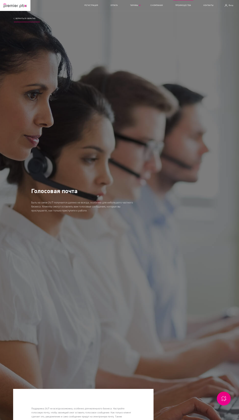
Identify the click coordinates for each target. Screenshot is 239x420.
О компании (156, 5)
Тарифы (134, 5)
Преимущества (183, 5)
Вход (231, 5)
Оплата (114, 5)
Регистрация (91, 5)
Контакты (208, 5)
